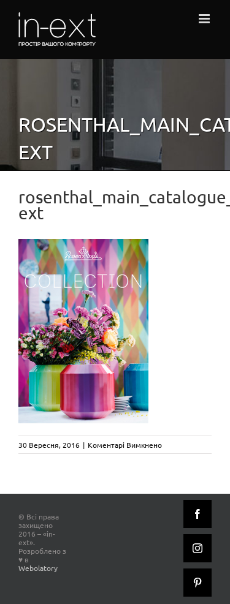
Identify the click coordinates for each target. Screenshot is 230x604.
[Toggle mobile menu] (205, 18)
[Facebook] (197, 514)
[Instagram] (197, 548)
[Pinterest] (197, 582)
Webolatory (38, 568)
